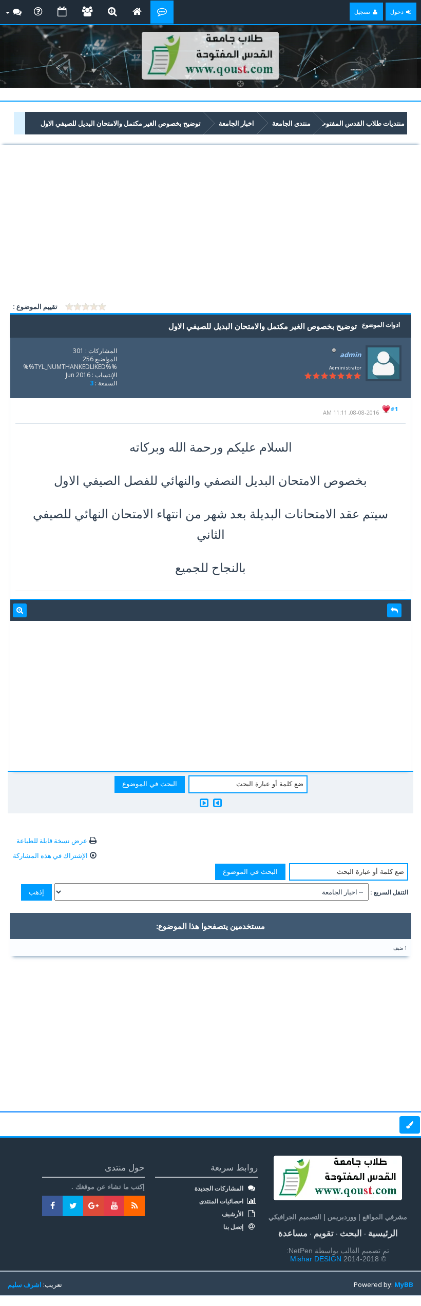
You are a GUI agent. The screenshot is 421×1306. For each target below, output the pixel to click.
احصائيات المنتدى (222, 1201)
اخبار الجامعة (236, 123)
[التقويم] (62, 12)
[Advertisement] (210, 224)
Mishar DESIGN (316, 1259)
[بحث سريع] (112, 12)
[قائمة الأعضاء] (87, 12)
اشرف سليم (25, 1284)
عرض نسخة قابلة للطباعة (51, 840)
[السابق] (217, 803)
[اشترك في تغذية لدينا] (134, 1206)
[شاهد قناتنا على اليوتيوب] (114, 1206)
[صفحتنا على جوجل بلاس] (93, 1206)
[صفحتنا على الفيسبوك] (52, 1206)
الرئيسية (383, 1233)
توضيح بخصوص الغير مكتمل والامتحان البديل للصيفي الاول (121, 123)
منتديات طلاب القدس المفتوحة (361, 123)
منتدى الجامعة (291, 123)
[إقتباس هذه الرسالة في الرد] (394, 610)
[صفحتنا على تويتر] (73, 1206)
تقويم (324, 1233)
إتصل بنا (234, 1227)
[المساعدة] (38, 12)
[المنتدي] (162, 12)
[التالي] (204, 803)
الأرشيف (233, 1214)
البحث (351, 1233)
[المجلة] (137, 12)
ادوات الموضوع (381, 324)
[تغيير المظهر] (409, 1125)
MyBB (403, 1284)
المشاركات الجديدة (220, 1188)
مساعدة (293, 1233)
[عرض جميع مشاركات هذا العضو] (20, 610)
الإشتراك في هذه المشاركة (50, 855)
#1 (394, 409)
